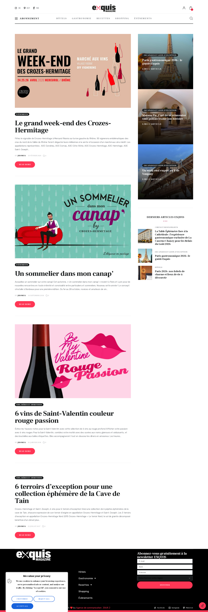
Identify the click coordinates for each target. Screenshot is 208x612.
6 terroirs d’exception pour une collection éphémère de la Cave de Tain (67, 493)
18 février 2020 (34, 156)
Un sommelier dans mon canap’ (64, 273)
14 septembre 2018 (36, 295)
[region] (37, 592)
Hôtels (158, 267)
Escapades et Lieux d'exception (160, 55)
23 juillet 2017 (34, 526)
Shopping (84, 591)
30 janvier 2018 (34, 442)
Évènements (22, 114)
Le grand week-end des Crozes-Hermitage (63, 127)
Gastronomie (86, 578)
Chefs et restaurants (166, 227)
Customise (22, 599)
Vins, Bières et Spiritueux (29, 405)
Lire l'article (152, 69)
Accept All (22, 606)
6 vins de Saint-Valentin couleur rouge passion (64, 417)
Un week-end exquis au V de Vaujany (160, 172)
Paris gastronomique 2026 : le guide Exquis (162, 61)
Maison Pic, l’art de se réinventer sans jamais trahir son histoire (164, 117)
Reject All (44, 599)
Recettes (84, 584)
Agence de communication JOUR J (93, 607)
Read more (25, 165)
